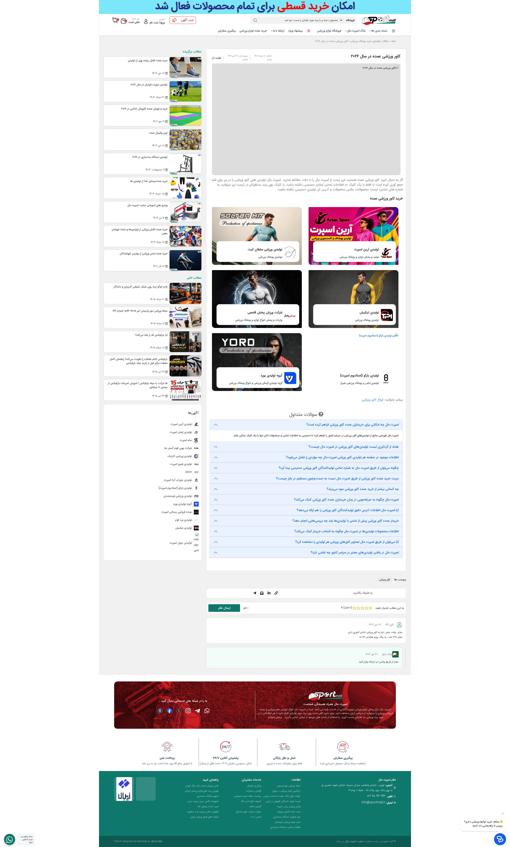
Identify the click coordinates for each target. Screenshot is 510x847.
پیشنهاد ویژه (295, 31)
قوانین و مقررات (253, 791)
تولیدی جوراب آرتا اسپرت (178, 480)
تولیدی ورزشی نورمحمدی (178, 496)
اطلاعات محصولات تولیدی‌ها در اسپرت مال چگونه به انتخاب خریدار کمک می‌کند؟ (346, 531)
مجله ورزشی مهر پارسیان (288, 786)
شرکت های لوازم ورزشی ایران (204, 817)
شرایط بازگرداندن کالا (251, 801)
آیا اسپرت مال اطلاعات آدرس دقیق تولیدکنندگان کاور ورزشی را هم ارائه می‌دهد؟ (348, 510)
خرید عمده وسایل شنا (208, 806)
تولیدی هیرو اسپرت (181, 464)
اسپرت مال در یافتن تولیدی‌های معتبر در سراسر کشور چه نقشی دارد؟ (355, 552)
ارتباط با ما (278, 31)
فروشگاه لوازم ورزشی (329, 31)
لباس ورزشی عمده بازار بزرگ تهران (202, 786)
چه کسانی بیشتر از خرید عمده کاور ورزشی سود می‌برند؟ (363, 489)
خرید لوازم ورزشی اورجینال (287, 822)
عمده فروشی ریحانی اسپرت (177, 512)
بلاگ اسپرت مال (356, 31)
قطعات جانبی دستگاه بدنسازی (285, 827)
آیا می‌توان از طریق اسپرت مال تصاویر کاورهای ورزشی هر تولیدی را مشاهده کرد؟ (347, 541)
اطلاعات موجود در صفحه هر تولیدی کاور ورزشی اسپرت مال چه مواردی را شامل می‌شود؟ (342, 457)
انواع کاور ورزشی (372, 399)
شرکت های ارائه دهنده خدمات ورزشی (281, 796)
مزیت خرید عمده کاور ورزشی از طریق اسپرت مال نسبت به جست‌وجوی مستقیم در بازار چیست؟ (337, 478)
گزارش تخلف (255, 806)
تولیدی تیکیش (184, 528)
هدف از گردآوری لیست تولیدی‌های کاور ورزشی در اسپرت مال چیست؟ (354, 446)
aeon (189, 472)
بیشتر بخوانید (275, 717)
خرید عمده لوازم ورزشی (253, 31)
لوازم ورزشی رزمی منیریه (288, 806)
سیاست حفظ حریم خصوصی (247, 796)
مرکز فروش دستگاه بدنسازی (286, 817)
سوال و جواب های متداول (248, 811)
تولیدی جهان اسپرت (181, 543)
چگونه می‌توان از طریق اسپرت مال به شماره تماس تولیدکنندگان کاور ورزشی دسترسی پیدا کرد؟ (339, 467)
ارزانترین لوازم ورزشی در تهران (286, 791)
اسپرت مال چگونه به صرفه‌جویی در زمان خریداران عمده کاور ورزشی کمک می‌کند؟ (346, 499)
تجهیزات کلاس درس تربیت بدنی (203, 801)
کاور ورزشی (384, 579)
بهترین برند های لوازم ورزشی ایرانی (202, 791)
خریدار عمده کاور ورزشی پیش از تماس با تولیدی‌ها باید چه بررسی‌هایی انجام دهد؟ (345, 520)
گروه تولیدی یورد (183, 504)
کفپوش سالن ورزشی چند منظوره (203, 811)
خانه (393, 41)
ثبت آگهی (187, 20)
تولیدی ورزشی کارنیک (180, 456)
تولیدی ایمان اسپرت (181, 432)
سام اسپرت (186, 440)
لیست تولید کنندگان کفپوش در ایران (283, 801)
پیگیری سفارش (227, 31)
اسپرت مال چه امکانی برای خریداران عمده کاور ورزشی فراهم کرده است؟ (352, 424)
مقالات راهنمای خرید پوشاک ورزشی (369, 41)
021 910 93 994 (376, 796)
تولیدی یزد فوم (184, 520)
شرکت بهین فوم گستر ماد (178, 448)
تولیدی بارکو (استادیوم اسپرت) (176, 488)
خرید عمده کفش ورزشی (288, 811)
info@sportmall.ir (373, 802)
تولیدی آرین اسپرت (182, 424)
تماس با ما (256, 817)
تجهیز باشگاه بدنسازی (208, 796)
